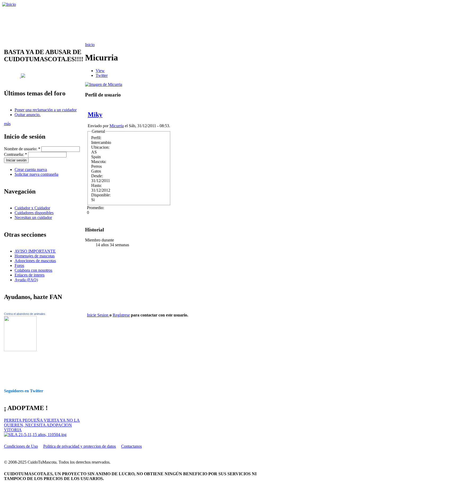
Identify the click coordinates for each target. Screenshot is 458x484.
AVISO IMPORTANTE (35, 251)
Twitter (102, 75)
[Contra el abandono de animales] (20, 349)
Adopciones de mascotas (35, 260)
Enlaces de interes (30, 275)
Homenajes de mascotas (35, 256)
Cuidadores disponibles (34, 212)
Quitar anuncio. (28, 114)
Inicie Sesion (98, 315)
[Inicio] (9, 4)
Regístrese (121, 315)
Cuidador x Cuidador (32, 208)
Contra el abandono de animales (24, 313)
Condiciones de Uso (21, 446)
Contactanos (131, 446)
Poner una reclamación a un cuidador (46, 110)
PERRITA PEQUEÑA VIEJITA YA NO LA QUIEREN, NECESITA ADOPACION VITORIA (42, 425)
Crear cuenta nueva (31, 169)
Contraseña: (15, 154)
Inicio (90, 44)
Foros (19, 265)
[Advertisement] (136, 25)
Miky (95, 114)
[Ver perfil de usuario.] (103, 84)
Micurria (116, 126)
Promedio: (95, 207)
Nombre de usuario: (22, 149)
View (100, 70)
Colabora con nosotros (33, 270)
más (7, 123)
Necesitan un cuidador (33, 217)
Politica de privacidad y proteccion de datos (79, 446)
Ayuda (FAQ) (26, 280)
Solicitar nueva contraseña (36, 174)
